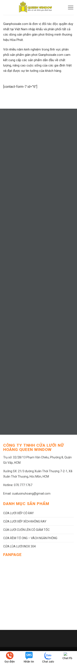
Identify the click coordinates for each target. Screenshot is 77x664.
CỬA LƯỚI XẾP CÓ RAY (18, 513)
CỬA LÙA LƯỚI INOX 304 (19, 546)
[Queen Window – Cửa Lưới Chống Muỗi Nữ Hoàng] (35, 7)
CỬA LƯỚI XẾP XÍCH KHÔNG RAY (24, 521)
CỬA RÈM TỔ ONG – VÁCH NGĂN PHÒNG (30, 538)
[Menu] (70, 7)
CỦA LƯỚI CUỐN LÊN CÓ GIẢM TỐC (26, 529)
